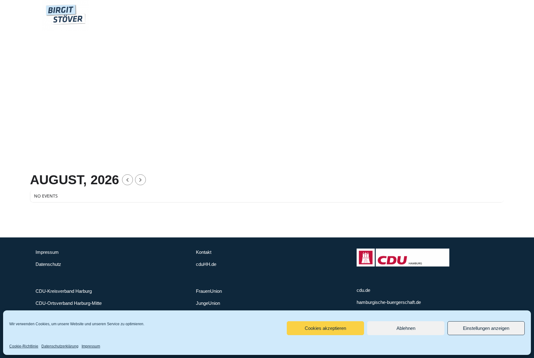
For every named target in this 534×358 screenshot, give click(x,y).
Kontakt (203, 252)
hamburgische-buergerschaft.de (389, 302)
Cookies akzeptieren (325, 328)
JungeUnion (208, 303)
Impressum (91, 346)
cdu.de (363, 290)
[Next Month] (140, 179)
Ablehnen (405, 328)
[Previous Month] (127, 179)
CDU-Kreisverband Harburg (64, 291)
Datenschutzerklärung (59, 346)
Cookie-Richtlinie (23, 346)
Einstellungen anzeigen (486, 328)
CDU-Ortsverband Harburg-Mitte (69, 303)
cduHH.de (206, 264)
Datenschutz (48, 264)
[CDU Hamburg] (403, 251)
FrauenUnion (209, 291)
